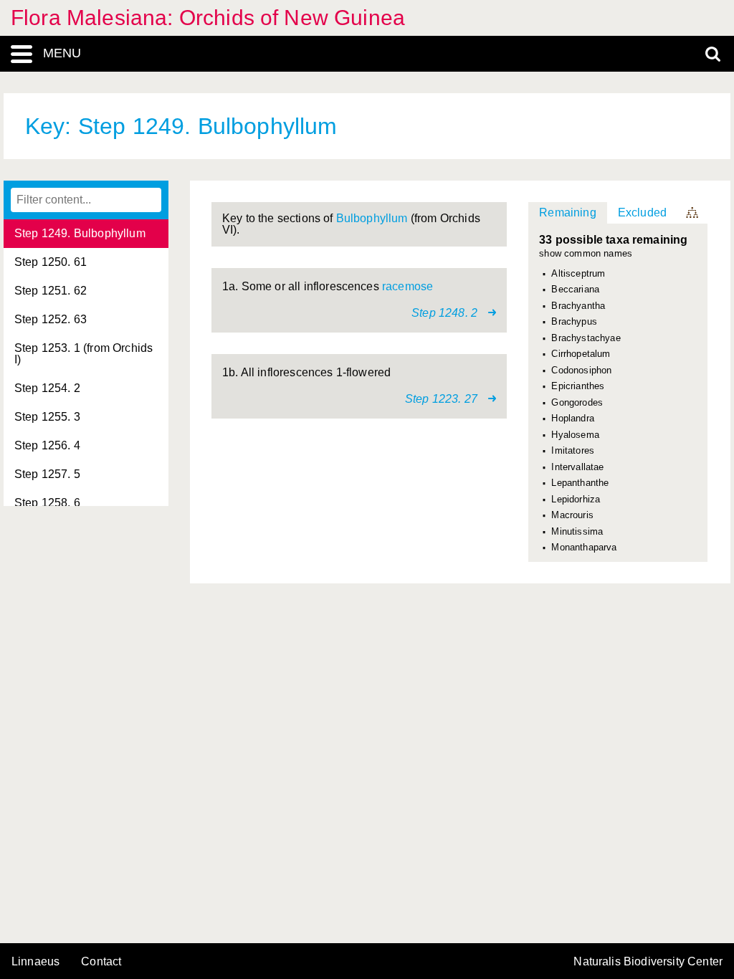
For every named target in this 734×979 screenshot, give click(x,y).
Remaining (567, 212)
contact (101, 961)
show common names (585, 254)
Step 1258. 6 (47, 503)
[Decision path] (693, 213)
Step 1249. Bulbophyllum (80, 233)
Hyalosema (575, 435)
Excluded (642, 212)
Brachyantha (578, 306)
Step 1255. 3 (47, 417)
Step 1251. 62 (50, 291)
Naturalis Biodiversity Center (648, 962)
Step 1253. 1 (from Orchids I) (83, 354)
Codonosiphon (581, 371)
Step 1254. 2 (47, 388)
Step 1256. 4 (47, 445)
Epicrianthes (577, 386)
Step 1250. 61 (50, 262)
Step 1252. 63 (50, 319)
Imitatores (572, 451)
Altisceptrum (578, 274)
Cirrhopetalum (580, 354)
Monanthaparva (583, 548)
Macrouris (572, 515)
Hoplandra (572, 419)
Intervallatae (577, 467)
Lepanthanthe (580, 483)
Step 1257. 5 (47, 474)
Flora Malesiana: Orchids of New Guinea (208, 17)
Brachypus (573, 322)
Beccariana (575, 290)
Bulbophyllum (372, 218)
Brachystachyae (585, 338)
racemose (407, 286)
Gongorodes (577, 403)
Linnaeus (35, 962)
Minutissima (577, 532)
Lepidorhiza (575, 500)
